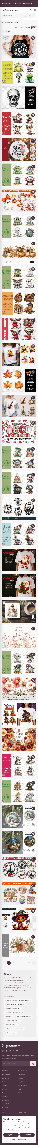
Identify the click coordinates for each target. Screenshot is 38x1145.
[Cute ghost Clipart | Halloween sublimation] (19, 200)
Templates (5, 1096)
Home (4, 22)
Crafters (4, 1082)
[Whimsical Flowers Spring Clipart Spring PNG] (19, 688)
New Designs (6, 1078)
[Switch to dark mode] (30, 10)
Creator (20, 1078)
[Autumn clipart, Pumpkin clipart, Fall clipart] (19, 945)
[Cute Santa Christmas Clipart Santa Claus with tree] (19, 585)
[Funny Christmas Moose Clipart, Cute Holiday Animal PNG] (19, 329)
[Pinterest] (10, 1051)
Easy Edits (21, 1082)
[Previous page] (4, 963)
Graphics (10, 22)
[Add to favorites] (33, 38)
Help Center (21, 1093)
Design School (22, 1085)
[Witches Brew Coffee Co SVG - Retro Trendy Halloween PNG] (19, 46)
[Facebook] (6, 1051)
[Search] (25, 16)
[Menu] (34, 10)
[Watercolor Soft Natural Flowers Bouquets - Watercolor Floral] (19, 637)
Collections (5, 1100)
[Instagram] (3, 1051)
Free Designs (6, 1074)
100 (29, 963)
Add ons (4, 1089)
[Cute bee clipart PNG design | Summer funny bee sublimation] (19, 354)
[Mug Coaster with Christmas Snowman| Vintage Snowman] (19, 611)
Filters (8, 31)
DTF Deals (5, 1107)
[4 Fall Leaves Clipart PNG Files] (19, 380)
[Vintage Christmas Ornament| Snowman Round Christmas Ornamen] (19, 816)
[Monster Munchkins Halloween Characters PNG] (19, 175)
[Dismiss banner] (35, 3)
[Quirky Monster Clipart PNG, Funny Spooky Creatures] (19, 72)
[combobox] (13, 16)
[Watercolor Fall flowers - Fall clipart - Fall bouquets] (19, 739)
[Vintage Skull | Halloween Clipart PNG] (19, 97)
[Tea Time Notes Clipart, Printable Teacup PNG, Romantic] (19, 534)
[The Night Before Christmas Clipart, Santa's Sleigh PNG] (19, 123)
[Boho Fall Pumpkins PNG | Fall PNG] (19, 252)
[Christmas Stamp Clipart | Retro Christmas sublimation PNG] (19, 868)
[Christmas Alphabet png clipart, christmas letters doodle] (19, 431)
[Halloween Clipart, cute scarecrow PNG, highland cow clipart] (19, 919)
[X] (14, 1051)
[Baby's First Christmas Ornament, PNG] (19, 149)
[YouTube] (17, 1051)
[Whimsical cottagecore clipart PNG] (19, 406)
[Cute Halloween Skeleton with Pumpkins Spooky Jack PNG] (19, 508)
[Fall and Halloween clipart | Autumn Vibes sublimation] (19, 893)
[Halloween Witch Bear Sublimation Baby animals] (19, 714)
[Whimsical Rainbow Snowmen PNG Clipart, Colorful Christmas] (19, 765)
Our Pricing (21, 1074)
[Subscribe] (33, 1064)
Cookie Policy (7, 1130)
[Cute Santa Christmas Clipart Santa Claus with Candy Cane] (19, 560)
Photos (4, 1093)
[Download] (28, 38)
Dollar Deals (5, 1104)
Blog (19, 1089)
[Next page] (34, 963)
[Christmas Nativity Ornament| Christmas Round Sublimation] (19, 842)
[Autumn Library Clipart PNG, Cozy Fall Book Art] (19, 303)
